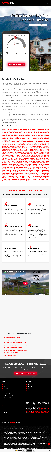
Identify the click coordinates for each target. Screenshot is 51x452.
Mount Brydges (6, 161)
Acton (4, 129)
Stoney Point (35, 173)
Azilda (27, 131)
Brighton (16, 135)
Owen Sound (41, 164)
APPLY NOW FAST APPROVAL (16, 64)
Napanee (21, 161)
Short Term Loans (30, 412)
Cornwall (13, 141)
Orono (10, 164)
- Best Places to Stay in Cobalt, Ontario (12, 347)
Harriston (42, 149)
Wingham (22, 180)
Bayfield (4, 132)
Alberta (29, 384)
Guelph (3, 149)
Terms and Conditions (8, 397)
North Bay (15, 162)
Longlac (34, 155)
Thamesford (40, 174)
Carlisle (36, 137)
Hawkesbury (16, 150)
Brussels (27, 135)
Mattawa (10, 158)
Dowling (10, 143)
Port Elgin (38, 167)
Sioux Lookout (5, 171)
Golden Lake (25, 147)
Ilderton (32, 150)
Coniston (41, 140)
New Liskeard (45, 161)
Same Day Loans (34, 409)
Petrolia (4, 167)
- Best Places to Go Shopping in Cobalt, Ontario (14, 342)
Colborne (23, 140)
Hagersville (9, 149)
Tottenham (37, 176)
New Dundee (28, 161)
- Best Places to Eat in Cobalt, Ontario (12, 340)
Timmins (27, 176)
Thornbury (4, 176)
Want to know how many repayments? (17, 50)
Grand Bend (32, 147)
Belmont (30, 132)
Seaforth (37, 170)
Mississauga (10, 159)
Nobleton (10, 162)
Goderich (14, 147)
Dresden (19, 143)
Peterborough (45, 165)
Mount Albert (45, 159)
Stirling (29, 173)
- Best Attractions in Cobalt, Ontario (11, 337)
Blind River (46, 132)
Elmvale (13, 144)
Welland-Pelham (15, 179)
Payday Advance (44, 412)
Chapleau (11, 138)
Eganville (46, 143)
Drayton (15, 143)
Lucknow (46, 155)
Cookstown (7, 141)
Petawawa (38, 165)
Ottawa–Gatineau (28, 164)
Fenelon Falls (8, 146)
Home (5, 384)
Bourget (15, 134)
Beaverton (15, 132)
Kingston (17, 153)
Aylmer (20, 131)
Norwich (20, 162)
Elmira (9, 144)
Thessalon (46, 174)
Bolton (10, 134)
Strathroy (4, 174)
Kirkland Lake (23, 153)
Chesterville (34, 138)
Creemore (23, 141)
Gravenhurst (46, 147)
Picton (8, 167)
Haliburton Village (23, 149)
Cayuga (47, 137)
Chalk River (5, 138)
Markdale (46, 156)
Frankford (33, 146)
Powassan (20, 168)
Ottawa (35, 164)
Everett (39, 144)
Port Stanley (14, 168)
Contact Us (6, 408)
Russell (14, 170)
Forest (17, 146)
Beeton (20, 132)
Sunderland (22, 174)
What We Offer (7, 386)
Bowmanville (21, 134)
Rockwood (9, 170)
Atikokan (8, 131)
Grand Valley (39, 147)
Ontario (30, 390)
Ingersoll (37, 150)
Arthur (3, 131)
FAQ (5, 405)
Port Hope (43, 167)
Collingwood (35, 140)
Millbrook (42, 158)
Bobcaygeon (5, 134)
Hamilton (31, 149)
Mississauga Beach (19, 159)
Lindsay (4, 155)
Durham (38, 143)
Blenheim (40, 132)
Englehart (22, 144)
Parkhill (18, 165)
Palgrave (4, 165)
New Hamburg (36, 161)
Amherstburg (25, 129)
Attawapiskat (14, 131)
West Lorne (35, 179)
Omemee (30, 162)
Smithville (19, 171)
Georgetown (46, 146)
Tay (35, 174)
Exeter (43, 144)
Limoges (47, 153)
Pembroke (29, 165)
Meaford (21, 158)
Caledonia (46, 135)
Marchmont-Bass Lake (37, 156)
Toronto (32, 176)
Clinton (3, 140)
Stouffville (41, 173)
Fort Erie (22, 146)
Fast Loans (37, 412)
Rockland (4, 170)
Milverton (4, 159)
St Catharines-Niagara (35, 171)
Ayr (24, 131)
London (23, 155)
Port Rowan (8, 168)
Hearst (21, 150)
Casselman (41, 137)
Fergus (14, 146)
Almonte (20, 129)
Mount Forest (14, 161)
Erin (27, 144)
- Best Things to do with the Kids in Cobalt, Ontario (15, 350)
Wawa (8, 179)
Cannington (12, 137)
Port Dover (32, 167)
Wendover (28, 179)
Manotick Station (19, 156)
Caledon (33, 135)
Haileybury (15, 149)
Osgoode (15, 164)
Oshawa (21, 164)
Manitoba (30, 388)
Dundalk (28, 143)
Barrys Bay (43, 131)
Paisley (47, 164)
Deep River (37, 141)
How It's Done (7, 388)
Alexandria (9, 129)
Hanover (36, 149)
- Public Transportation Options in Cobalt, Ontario (15, 345)
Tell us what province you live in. (16, 56)
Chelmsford (22, 138)
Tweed (42, 176)
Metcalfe (26, 158)
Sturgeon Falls (10, 174)
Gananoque (39, 146)
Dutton (42, 143)
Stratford (46, 173)
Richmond (40, 168)
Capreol (18, 137)
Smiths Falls (13, 171)
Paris (14, 165)
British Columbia (31, 386)
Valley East (4, 177)
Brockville (21, 135)
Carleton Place (29, 137)
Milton (47, 158)
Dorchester (5, 143)
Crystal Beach (29, 141)
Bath (48, 131)
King (13, 153)
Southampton (26, 171)
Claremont (46, 138)
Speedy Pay (12, 422)
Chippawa (40, 138)
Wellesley (22, 179)
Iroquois (4, 152)
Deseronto (46, 141)
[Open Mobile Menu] (47, 3)
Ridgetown (46, 168)
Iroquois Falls (10, 152)
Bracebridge (28, 134)
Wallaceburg (32, 177)
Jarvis (15, 152)
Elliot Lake (4, 144)
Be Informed (6, 410)
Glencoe (10, 147)
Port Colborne (24, 167)
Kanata (20, 152)
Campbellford (5, 137)
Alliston (15, 129)
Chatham (16, 138)
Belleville (25, 132)
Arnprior (47, 129)
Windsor (18, 180)
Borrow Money (42, 408)
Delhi (41, 141)
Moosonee (32, 159)
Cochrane (17, 140)
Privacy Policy (7, 393)
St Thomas (13, 173)
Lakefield (35, 153)
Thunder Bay (11, 176)
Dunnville (33, 143)
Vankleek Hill (11, 177)
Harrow (47, 149)
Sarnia (18, 170)
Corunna (18, 141)
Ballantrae (32, 131)
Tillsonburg (21, 176)
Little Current (14, 155)
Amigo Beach (33, 129)
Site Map (5, 412)
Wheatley (41, 179)
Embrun (18, 144)
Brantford (39, 134)
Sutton (27, 174)
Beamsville (9, 132)
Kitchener (29, 153)
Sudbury (17, 174)
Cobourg (12, 140)
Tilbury (16, 176)
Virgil (21, 177)
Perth (34, 165)
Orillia (41, 162)
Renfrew (35, 168)
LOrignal (38, 155)
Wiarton (47, 179)
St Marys (8, 173)
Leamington (41, 153)
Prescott (25, 168)
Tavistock (31, 174)
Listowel (8, 155)
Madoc (3, 156)
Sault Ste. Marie (24, 170)
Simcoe (47, 170)
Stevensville (24, 173)
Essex (35, 144)
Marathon (27, 156)
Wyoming (34, 180)
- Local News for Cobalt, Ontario (11, 352)
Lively (19, 155)
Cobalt (7, 140)
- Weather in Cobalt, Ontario (10, 355)
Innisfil (47, 150)
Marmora (4, 158)
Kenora (37, 152)
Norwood (25, 162)
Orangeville (36, 162)
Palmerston (9, 165)
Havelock (9, 150)
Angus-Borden (40, 129)
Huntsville (26, 150)
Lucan (42, 155)
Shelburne (42, 170)
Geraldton (4, 147)
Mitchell (27, 159)
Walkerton (25, 177)
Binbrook (35, 132)
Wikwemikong (5, 180)
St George (44, 171)
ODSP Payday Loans (36, 411)
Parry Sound (23, 165)
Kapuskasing (26, 152)
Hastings (4, 150)
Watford (4, 179)
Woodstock (28, 180)
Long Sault (28, 155)
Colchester (28, 140)
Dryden (24, 143)
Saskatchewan (31, 393)
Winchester (12, 180)
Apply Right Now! (7, 390)
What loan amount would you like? (16, 35)
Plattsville (12, 167)
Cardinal (23, 137)
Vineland (17, 177)
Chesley (28, 138)
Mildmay (37, 158)
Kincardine (8, 153)
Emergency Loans (45, 411)
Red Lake (30, 168)
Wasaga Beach (39, 177)
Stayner (19, 173)
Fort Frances (28, 146)
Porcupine (18, 167)
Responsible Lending (8, 395)
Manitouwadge (10, 156)
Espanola (30, 144)
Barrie (37, 131)
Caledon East (39, 135)
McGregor (15, 158)
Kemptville (32, 152)
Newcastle (4, 162)
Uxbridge (46, 176)
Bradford (34, 134)
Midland (32, 158)
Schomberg (31, 170)
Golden (19, 147)
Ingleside (42, 150)
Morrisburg (38, 159)
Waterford (46, 177)
